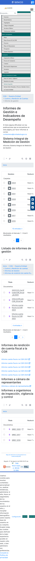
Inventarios (6, 69)
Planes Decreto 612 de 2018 (10, 40)
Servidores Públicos (8, 28)
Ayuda (18, 456)
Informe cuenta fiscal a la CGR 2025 (15, 375)
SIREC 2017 (16, 435)
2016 (14, 221)
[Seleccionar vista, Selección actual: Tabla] (30, 158)
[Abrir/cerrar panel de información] (26, 158)
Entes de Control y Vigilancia (10, 78)
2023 (14, 183)
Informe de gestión (8, 84)
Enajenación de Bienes (9, 58)
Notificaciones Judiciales (9, 31)
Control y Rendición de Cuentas (9, 75)
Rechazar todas (32, 516)
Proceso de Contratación (9, 60)
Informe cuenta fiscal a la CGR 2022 (17, 316)
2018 (14, 210)
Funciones (6, 17)
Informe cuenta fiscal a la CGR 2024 (15, 371)
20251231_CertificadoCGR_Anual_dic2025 (18, 292)
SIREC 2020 (16, 429)
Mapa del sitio (9, 454)
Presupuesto (6, 49)
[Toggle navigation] (32, 10)
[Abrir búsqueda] (22, 158)
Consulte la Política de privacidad (4, 555)
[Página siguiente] (23, 337)
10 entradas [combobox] (18, 229)
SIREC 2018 (16, 440)
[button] (9, 158)
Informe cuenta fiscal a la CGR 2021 (14, 359)
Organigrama (7, 22)
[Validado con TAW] (16, 467)
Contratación (5, 55)
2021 (14, 194)
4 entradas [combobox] (18, 325)
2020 (14, 199)
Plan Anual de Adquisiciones (10, 66)
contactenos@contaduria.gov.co (15, 134)
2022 (14, 188)
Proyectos (6, 43)
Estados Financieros (8, 51)
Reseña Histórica (8, 20)
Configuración (16, 516)
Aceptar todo (24, 516)
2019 (14, 205)
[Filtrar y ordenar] (6, 158)
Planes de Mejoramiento (9, 46)
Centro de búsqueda (18, 454)
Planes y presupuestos (7, 34)
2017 (13, 216)
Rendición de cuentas (9, 81)
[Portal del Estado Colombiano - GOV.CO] (17, 2)
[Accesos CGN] (33, 2)
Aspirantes (6, 72)
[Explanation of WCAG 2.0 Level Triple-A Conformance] (25, 467)
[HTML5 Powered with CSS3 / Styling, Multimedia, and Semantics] (7, 467)
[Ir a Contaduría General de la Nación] (8, 7)
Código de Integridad (9, 25)
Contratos (6, 63)
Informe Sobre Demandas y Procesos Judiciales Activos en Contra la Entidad (17, 88)
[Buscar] (15, 13)
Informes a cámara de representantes (15, 386)
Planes (5, 37)
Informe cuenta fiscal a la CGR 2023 (17, 307)
